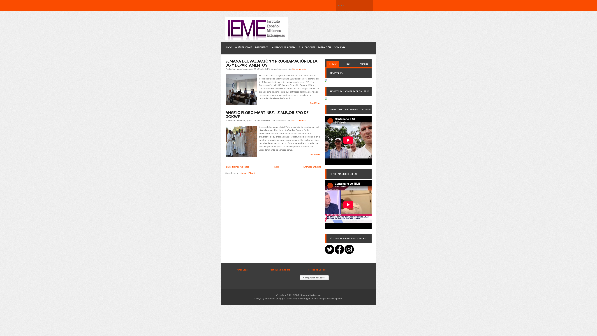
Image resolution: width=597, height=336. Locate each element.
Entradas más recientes (237, 166)
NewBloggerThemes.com (310, 298)
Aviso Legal (242, 269)
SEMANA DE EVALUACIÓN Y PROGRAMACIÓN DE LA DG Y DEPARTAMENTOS (271, 63)
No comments (299, 69)
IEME (296, 295)
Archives (364, 63)
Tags (348, 63)
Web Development (333, 298)
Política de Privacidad (280, 269)
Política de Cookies (317, 269)
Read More (315, 103)
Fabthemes (270, 298)
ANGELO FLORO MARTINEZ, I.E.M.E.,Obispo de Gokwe (266, 114)
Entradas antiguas (312, 166)
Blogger (317, 295)
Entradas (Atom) (247, 173)
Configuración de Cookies (314, 278)
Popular (332, 63)
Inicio (276, 166)
